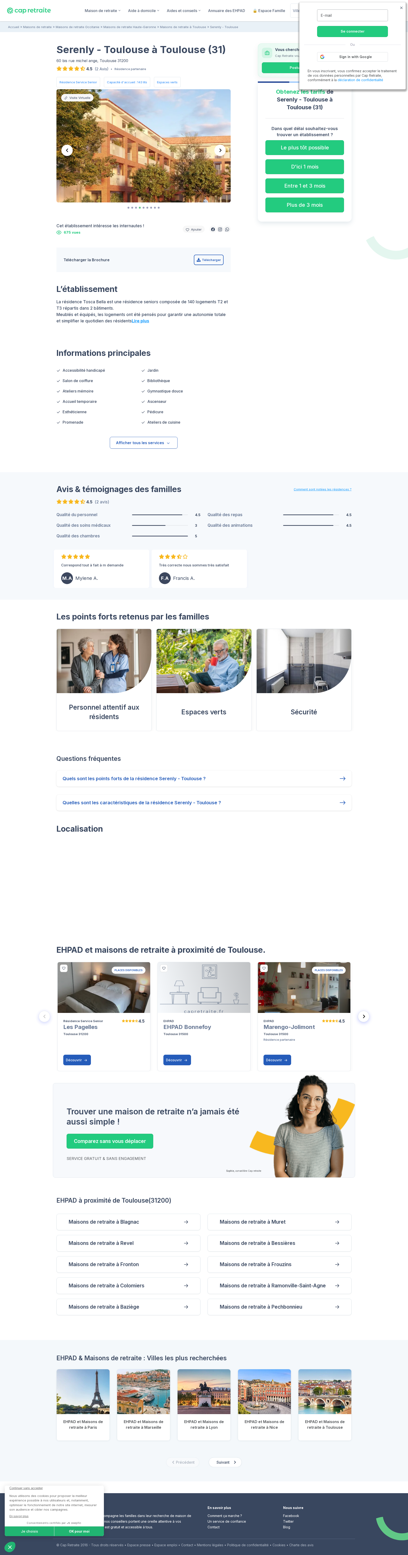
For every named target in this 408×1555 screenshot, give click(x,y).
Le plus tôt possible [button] (305, 147)
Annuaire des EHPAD (226, 10)
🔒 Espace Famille (269, 10)
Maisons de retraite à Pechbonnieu (261, 1307)
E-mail (326, 15)
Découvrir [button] (74, 1060)
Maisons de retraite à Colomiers (106, 1286)
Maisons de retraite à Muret (253, 1222)
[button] (213, 229)
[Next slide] (220, 150)
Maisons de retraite (37, 27)
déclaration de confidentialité (360, 80)
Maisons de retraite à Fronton (103, 1264)
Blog (286, 1527)
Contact (214, 1527)
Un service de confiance (227, 1521)
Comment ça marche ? (225, 1516)
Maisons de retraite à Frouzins (256, 1264)
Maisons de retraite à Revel (101, 1243)
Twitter (288, 1521)
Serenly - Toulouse (224, 27)
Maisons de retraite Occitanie (77, 27)
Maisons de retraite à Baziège (103, 1307)
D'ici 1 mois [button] (305, 167)
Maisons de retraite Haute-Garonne (129, 27)
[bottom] (64, 968)
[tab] (128, 208)
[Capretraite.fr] (29, 10)
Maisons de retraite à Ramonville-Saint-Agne (273, 1286)
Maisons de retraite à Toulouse (183, 27)
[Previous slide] (67, 150)
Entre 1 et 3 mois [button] (304, 186)
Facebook (291, 1516)
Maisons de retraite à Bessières (257, 1243)
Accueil (13, 27)
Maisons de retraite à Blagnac (103, 1222)
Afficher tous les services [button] (140, 442)
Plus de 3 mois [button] (305, 205)
